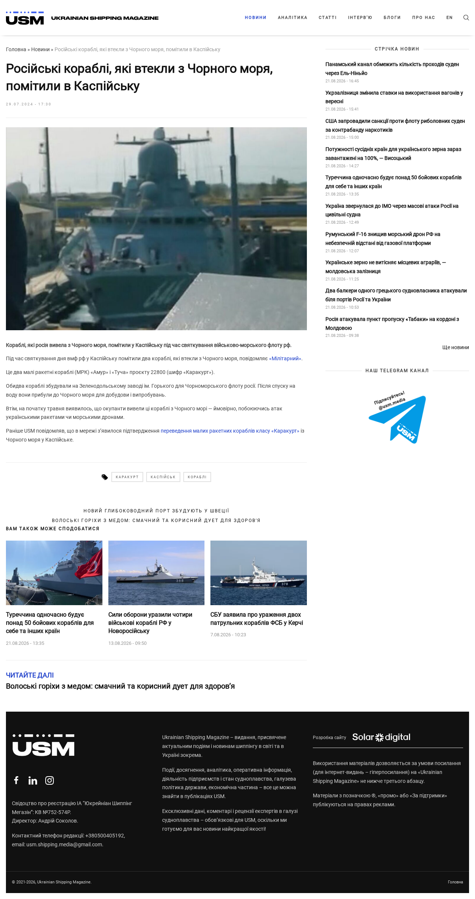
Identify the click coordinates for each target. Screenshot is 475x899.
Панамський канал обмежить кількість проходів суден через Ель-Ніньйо (392, 68)
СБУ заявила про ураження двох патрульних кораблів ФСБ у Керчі (256, 618)
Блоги (392, 17)
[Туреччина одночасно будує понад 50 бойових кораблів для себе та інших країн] (54, 573)
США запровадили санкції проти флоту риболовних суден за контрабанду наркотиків (395, 125)
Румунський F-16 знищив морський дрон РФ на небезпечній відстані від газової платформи (382, 238)
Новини (256, 17)
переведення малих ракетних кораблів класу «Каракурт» (230, 431)
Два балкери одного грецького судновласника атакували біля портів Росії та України (396, 295)
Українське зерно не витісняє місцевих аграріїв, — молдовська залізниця (385, 266)
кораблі (197, 477)
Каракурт (127, 477)
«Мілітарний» (285, 358)
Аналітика (293, 17)
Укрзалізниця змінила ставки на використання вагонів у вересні (394, 97)
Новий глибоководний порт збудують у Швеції (156, 511)
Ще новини (455, 347)
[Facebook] (16, 780)
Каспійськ (163, 477)
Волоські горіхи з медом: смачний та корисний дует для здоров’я (156, 520)
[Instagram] (49, 780)
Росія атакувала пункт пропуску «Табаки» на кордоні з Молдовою (392, 323)
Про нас (423, 17)
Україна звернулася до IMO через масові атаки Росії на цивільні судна (392, 210)
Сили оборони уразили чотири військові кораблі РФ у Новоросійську (150, 623)
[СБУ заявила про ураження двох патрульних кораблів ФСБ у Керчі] (258, 573)
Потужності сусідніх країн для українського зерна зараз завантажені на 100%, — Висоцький (393, 153)
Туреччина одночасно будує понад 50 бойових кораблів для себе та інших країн (50, 623)
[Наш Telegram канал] (397, 418)
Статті (328, 17)
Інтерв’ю (360, 17)
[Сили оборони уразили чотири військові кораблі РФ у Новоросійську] (156, 573)
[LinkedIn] (33, 780)
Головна (16, 49)
